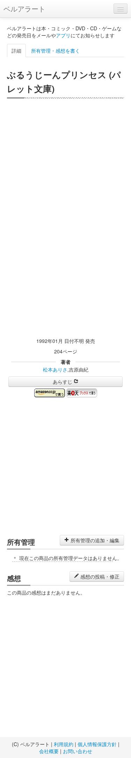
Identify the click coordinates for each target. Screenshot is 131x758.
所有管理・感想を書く (55, 50)
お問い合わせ (77, 751)
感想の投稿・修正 (99, 576)
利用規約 (63, 744)
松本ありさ (55, 369)
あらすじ (63, 381)
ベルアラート (24, 8)
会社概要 (49, 751)
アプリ (63, 35)
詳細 (16, 50)
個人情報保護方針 (97, 744)
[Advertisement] (65, 167)
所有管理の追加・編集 (94, 540)
